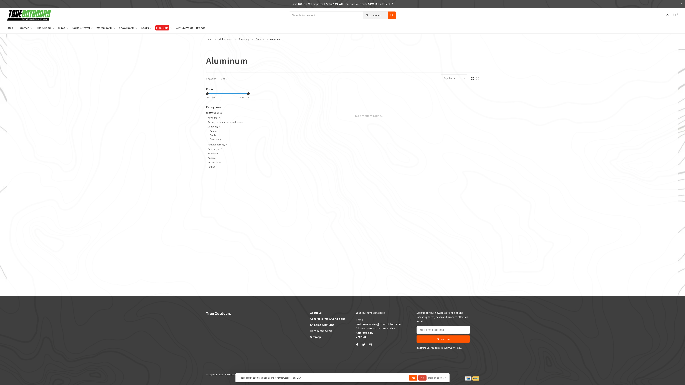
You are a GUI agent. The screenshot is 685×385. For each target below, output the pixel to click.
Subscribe (443, 339)
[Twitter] (363, 344)
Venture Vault (184, 28)
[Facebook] (357, 344)
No (422, 377)
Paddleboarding (216, 144)
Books (145, 28)
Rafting (211, 166)
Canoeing (244, 39)
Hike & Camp (44, 28)
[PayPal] (475, 379)
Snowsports (126, 28)
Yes (413, 377)
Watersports (104, 28)
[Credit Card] (468, 379)
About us (315, 312)
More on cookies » (437, 377)
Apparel (212, 158)
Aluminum (275, 39)
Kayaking (212, 117)
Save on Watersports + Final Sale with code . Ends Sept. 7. (343, 4)
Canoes (260, 39)
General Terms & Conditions (327, 318)
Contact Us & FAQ (321, 331)
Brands (200, 28)
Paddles (213, 135)
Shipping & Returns (322, 325)
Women (24, 28)
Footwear (213, 153)
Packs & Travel (81, 28)
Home (209, 39)
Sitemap (315, 337)
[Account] (668, 15)
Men (10, 28)
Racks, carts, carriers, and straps (225, 122)
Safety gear (214, 149)
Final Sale (162, 28)
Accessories (215, 139)
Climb (61, 28)
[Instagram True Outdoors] (370, 344)
